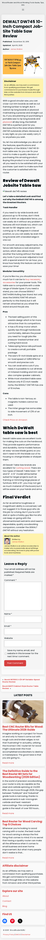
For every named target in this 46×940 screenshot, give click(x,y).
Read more (8, 762)
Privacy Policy (8, 934)
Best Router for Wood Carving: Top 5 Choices (22, 823)
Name (8, 613)
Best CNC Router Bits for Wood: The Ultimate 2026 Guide (22, 728)
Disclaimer (26, 934)
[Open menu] (23, 9)
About (5, 896)
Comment (10, 580)
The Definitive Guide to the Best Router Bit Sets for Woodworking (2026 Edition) (21, 774)
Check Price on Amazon (15, 419)
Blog (4, 906)
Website (8, 638)
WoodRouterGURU (17, 930)
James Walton (16, 49)
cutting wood (23, 467)
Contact (6, 901)
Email (7, 626)
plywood (7, 122)
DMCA (17, 934)
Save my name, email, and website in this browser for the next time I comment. (22, 653)
